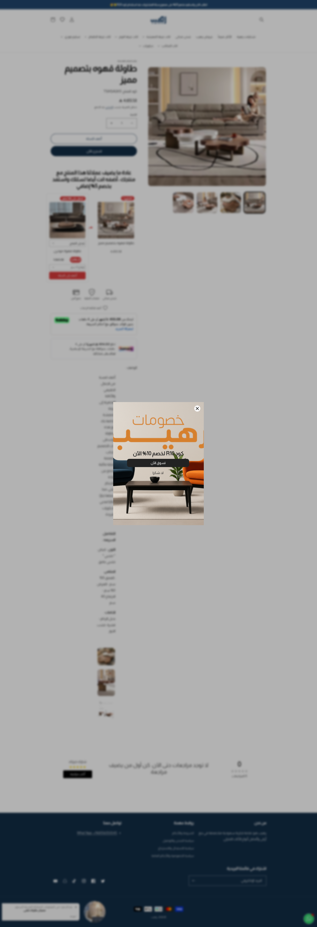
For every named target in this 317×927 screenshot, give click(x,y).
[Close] (197, 408)
